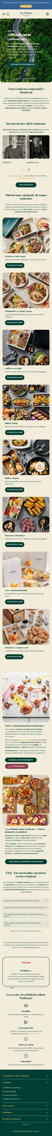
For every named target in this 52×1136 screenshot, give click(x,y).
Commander (26, 6)
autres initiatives (35, 1034)
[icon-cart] (46, 14)
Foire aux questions (10, 1095)
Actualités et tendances (11, 1099)
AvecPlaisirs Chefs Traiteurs (29, 1131)
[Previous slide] (23, 169)
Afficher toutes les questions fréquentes (25, 931)
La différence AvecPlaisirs (12, 1088)
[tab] (18, 79)
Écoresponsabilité (9, 1091)
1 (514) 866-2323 (18, 766)
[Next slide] (29, 169)
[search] (8, 14)
